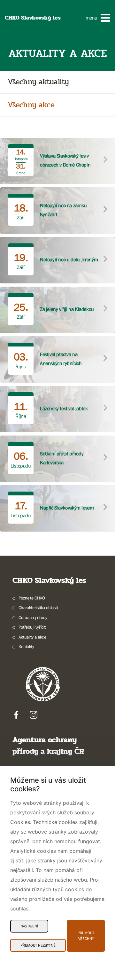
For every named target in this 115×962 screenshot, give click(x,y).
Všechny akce (31, 105)
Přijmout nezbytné (38, 945)
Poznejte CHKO (32, 597)
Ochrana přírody (33, 617)
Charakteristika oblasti (38, 607)
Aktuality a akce (32, 637)
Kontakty (26, 646)
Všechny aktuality (38, 82)
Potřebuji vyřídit (32, 627)
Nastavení (29, 926)
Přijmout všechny (86, 936)
